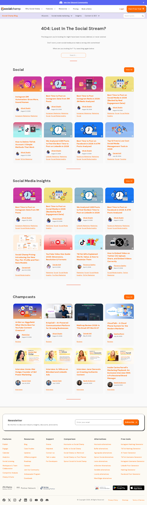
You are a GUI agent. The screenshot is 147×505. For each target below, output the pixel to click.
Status (48, 444)
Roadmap (27, 461)
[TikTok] (20, 500)
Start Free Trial (134, 9)
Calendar (6, 453)
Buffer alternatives (101, 449)
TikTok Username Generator (131, 457)
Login (121, 9)
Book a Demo (87, 9)
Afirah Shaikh (25, 108)
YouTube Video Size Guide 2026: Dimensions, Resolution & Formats (58, 257)
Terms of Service (138, 500)
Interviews (18, 389)
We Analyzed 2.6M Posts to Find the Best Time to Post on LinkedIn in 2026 (57, 144)
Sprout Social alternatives (103, 457)
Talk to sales (50, 457)
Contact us (50, 453)
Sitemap (125, 500)
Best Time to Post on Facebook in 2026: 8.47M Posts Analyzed (88, 144)
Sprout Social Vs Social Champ (75, 461)
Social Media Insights (58, 116)
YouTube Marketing (59, 275)
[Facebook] (4, 500)
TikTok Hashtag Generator (131, 449)
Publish (5, 444)
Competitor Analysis (10, 473)
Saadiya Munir (119, 334)
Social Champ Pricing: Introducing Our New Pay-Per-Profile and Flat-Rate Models (27, 258)
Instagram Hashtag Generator (132, 444)
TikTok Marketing (26, 159)
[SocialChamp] (11, 9)
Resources (63, 9)
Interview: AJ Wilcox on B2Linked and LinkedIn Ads (57, 372)
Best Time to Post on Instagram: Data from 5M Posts (58, 99)
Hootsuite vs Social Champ (74, 444)
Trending (123, 159)
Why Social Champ (32, 9)
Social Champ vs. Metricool (74, 453)
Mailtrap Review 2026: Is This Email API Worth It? (88, 326)
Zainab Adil (117, 153)
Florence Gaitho (89, 265)
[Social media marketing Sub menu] (71, 16)
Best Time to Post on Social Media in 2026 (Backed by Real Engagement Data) (117, 99)
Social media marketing (61, 16)
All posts (44, 16)
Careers (27, 466)
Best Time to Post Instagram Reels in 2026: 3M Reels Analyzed (88, 99)
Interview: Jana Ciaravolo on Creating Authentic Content (89, 372)
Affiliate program (30, 457)
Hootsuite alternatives (102, 444)
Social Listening (8, 461)
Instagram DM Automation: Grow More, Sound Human (27, 99)
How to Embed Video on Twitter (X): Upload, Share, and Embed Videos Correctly (119, 257)
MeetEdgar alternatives (103, 478)
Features (49, 9)
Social (48, 116)
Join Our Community (31, 470)
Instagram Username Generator (132, 461)
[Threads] (30, 500)
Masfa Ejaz (26, 335)
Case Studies (29, 449)
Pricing (75, 9)
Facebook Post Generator (130, 474)
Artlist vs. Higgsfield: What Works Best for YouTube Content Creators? (25, 326)
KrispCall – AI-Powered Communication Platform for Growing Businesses (58, 325)
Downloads (28, 478)
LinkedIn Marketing (52, 157)
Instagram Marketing (22, 116)
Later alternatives (101, 461)
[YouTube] (36, 500)
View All (129, 70)
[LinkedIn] (25, 500)
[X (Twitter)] (9, 500)
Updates (27, 453)
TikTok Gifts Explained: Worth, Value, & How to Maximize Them (87, 257)
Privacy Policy (113, 500)
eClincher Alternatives (102, 466)
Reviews (18, 342)
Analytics (6, 457)
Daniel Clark (26, 381)
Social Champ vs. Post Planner (75, 457)
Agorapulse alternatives (103, 453)
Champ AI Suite (8, 477)
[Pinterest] (41, 500)
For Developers (51, 461)
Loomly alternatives (101, 474)
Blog (25, 444)
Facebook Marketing (84, 157)
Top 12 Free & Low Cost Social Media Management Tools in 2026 (118, 145)
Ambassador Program (32, 474)
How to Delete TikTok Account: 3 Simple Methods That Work (25, 144)
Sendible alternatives (102, 470)
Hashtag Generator (128, 470)
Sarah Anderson (89, 381)
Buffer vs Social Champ (72, 449)
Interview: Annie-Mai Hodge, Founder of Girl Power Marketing (26, 372)
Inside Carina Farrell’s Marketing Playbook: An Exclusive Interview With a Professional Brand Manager (118, 373)
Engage (5, 449)
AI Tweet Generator (128, 453)
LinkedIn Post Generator (130, 466)
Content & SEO (91, 16)
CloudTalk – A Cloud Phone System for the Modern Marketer (117, 326)
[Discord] (47, 500)
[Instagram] (14, 500)
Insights (79, 16)
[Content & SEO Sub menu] (99, 16)
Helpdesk (49, 449)
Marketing (34, 116)
